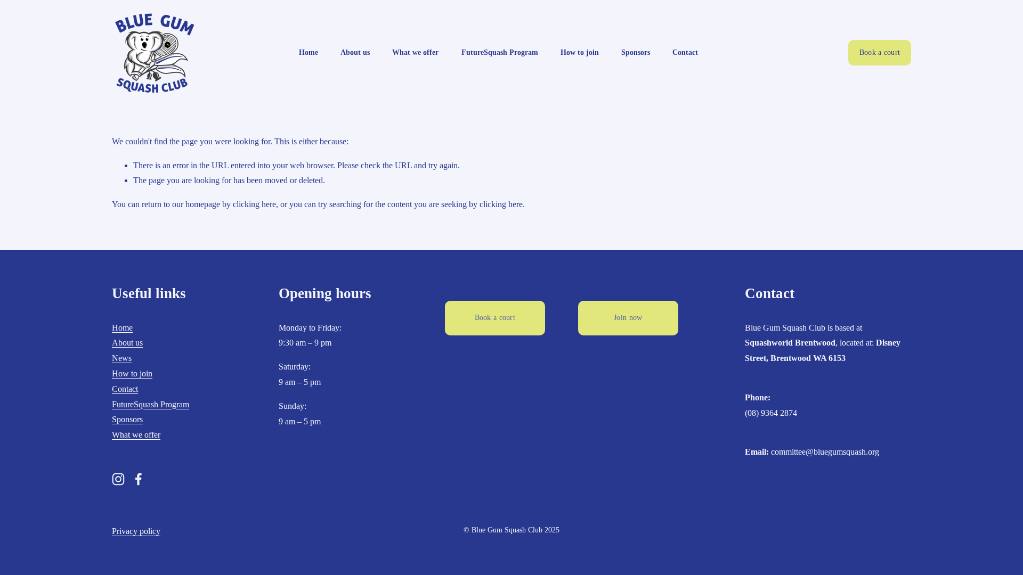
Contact (685, 52)
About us (355, 52)
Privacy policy (136, 531)
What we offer (415, 52)
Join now (628, 318)
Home (308, 52)
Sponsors (635, 52)
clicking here (254, 204)
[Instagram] (118, 479)
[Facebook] (138, 479)
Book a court (879, 52)
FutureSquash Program (499, 52)
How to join (580, 52)
